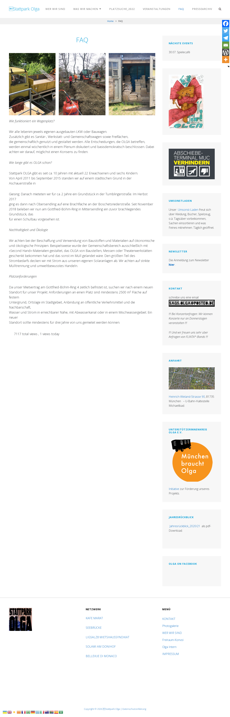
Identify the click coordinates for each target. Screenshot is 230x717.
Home (110, 21)
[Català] (19, 712)
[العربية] (61, 712)
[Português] (28, 712)
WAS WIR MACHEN (85, 9)
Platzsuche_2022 (122, 9)
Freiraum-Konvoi (172, 640)
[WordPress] (225, 52)
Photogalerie (170, 626)
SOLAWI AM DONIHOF (101, 647)
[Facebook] (225, 23)
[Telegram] (225, 38)
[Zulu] (51, 712)
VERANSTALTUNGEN (156, 9)
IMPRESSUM (170, 654)
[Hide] (228, 66)
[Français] (23, 712)
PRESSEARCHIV (202, 9)
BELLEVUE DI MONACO (102, 656)
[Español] (56, 712)
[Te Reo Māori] (47, 712)
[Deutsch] (33, 712)
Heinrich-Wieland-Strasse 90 (187, 397)
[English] (9, 712)
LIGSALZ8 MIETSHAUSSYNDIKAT (108, 637)
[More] (225, 59)
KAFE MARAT (94, 618)
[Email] (225, 45)
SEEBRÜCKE (94, 628)
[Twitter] (225, 30)
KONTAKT (168, 619)
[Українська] (5, 712)
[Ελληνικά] (37, 712)
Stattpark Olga (24, 9)
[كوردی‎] (14, 712)
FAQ (181, 9)
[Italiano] (42, 712)
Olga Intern (169, 647)
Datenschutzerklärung (134, 709)
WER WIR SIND (55, 9)
